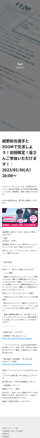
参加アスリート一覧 (10, 428)
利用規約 (5, 436)
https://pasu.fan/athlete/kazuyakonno (17, 338)
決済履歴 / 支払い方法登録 (12, 431)
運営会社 (5, 434)
